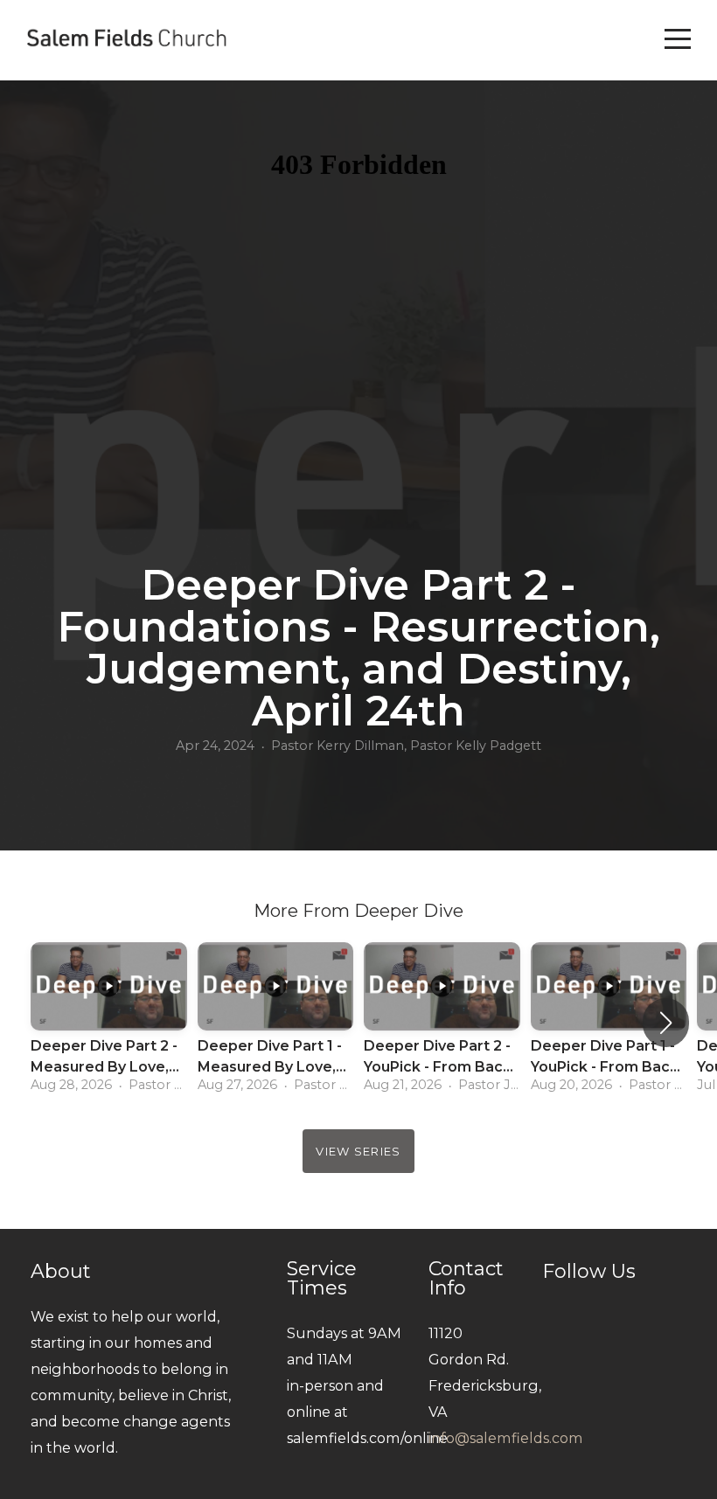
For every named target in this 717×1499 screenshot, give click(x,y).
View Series (358, 1151)
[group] (109, 1022)
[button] (666, 1022)
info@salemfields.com (505, 1438)
